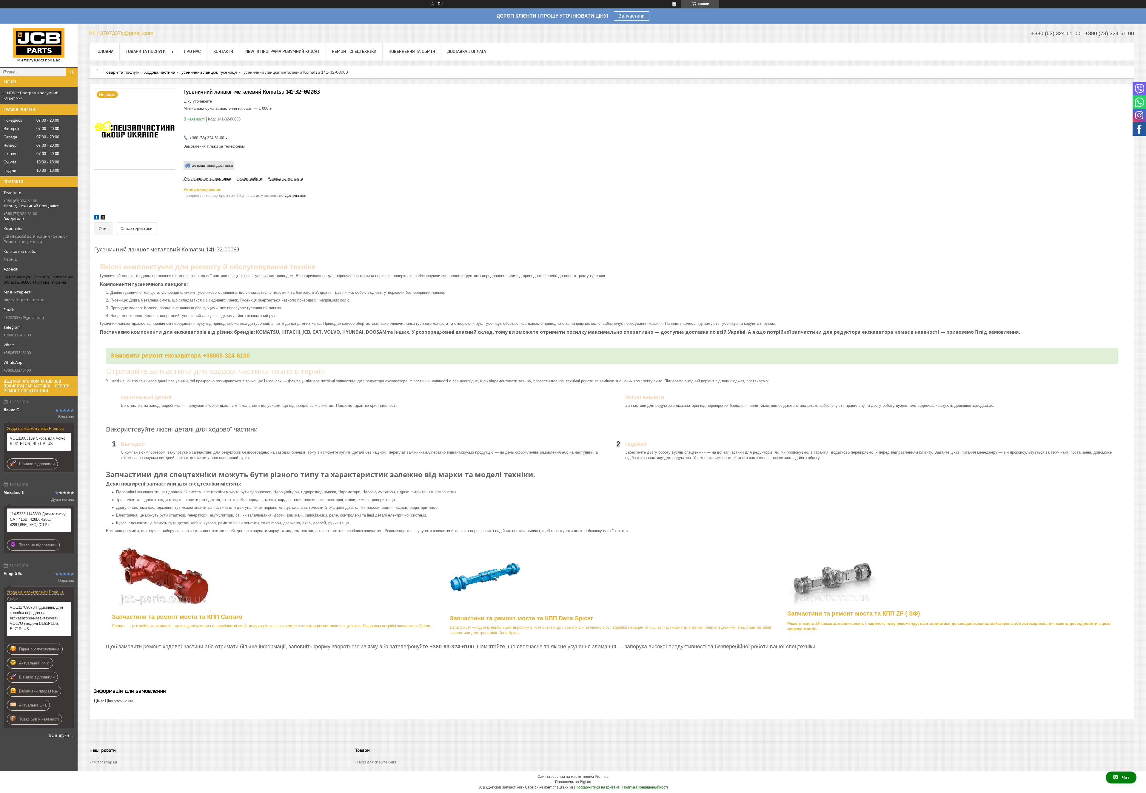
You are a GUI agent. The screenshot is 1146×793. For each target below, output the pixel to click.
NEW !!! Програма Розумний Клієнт (282, 51)
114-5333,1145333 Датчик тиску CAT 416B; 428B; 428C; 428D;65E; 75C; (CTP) (38, 519)
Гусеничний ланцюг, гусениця (208, 72)
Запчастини (632, 15)
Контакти (223, 51)
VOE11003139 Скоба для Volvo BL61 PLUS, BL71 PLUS (37, 441)
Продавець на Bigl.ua (573, 782)
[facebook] (96, 218)
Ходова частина (159, 72)
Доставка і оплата (466, 51)
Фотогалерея (104, 762)
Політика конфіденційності (645, 787)
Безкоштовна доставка (212, 165)
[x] (103, 218)
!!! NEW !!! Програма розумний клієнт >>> (31, 95)
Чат (1125, 777)
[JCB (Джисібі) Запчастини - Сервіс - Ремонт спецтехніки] (38, 43)
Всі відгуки (59, 735)
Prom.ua (602, 777)
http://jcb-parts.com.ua (24, 299)
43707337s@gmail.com (24, 317)
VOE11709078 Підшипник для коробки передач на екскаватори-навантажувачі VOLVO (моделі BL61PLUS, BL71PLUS (36, 618)
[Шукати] (72, 71)
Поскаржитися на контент (598, 787)
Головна (104, 51)
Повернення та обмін (412, 51)
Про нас (192, 51)
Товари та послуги (146, 51)
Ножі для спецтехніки (377, 762)
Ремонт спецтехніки (354, 51)
